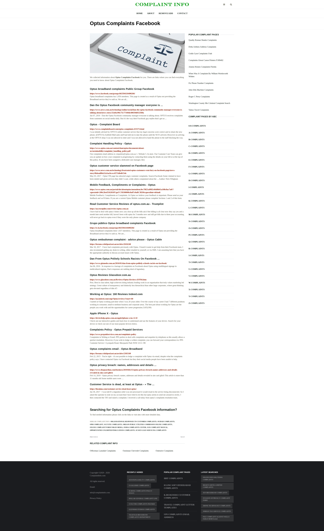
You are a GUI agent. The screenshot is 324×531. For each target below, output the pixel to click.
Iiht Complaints (173, 478)
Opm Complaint (96, 424)
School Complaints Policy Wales (140, 492)
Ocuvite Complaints (113, 424)
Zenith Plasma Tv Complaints (142, 480)
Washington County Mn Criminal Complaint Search (209, 103)
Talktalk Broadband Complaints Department (139, 516)
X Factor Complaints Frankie (142, 504)
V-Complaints (197, 276)
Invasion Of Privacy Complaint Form (216, 499)
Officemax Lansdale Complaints (103, 451)
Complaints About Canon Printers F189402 (206, 60)
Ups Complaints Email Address (177, 515)
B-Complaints (197, 139)
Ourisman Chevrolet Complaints (136, 451)
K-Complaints (197, 201)
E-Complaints (197, 160)
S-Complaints (196, 255)
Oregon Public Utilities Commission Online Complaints (147, 424)
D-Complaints (197, 153)
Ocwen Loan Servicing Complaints (151, 430)
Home (139, 13)
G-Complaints (197, 174)
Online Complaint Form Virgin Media (106, 427)
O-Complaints (197, 228)
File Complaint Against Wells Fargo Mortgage (216, 518)
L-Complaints (197, 208)
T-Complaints (196, 262)
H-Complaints (197, 180)
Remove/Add (166, 13)
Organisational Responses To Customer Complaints (133, 421)
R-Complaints (197, 249)
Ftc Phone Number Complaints (201, 83)
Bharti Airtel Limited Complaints (212, 486)
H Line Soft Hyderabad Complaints (177, 486)
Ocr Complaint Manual (157, 427)
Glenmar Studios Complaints (142, 509)
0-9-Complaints (197, 126)
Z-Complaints (197, 303)
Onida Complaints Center (135, 427)
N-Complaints (197, 221)
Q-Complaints (197, 242)
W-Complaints (197, 283)
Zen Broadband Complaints (215, 493)
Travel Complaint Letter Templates (179, 506)
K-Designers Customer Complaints (177, 496)
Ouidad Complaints (166, 421)
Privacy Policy (96, 498)
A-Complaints (197, 133)
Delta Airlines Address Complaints (202, 47)
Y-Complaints (197, 296)
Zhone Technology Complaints (216, 506)
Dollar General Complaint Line (143, 498)
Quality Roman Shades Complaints (203, 40)
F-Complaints (196, 167)
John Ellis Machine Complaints (201, 90)
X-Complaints (197, 289)
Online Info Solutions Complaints (212, 478)
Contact (182, 13)
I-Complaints (196, 187)
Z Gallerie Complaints (139, 485)
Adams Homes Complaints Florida (202, 67)
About (150, 13)
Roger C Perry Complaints (199, 97)
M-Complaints (197, 214)
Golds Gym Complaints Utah (200, 53)
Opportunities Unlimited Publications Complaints (112, 430)
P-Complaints (196, 235)
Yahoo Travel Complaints (199, 110)
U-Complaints (197, 269)
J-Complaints (196, 194)
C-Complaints (197, 146)
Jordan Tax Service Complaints (217, 511)
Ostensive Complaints (164, 451)
